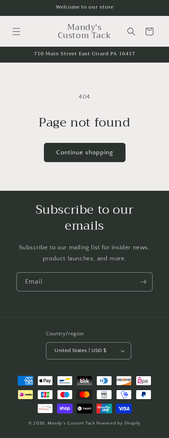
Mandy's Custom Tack (71, 423)
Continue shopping (84, 152)
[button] (16, 32)
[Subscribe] (143, 281)
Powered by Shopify (118, 423)
